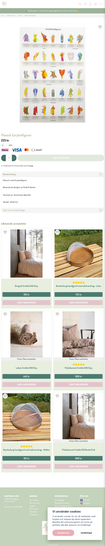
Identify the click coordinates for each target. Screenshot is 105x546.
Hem (2, 15)
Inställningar (86, 533)
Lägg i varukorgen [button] (26, 384)
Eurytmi (20, 15)
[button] (100, 27)
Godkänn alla (63, 533)
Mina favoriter (35, 503)
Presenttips (34, 514)
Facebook (87, 500)
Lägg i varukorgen (26, 302)
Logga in (33, 506)
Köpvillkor (33, 511)
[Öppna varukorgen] (95, 4)
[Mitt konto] (90, 4)
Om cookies (34, 509)
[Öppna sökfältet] (80, 4)
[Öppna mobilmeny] (100, 4)
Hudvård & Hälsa (10, 15)
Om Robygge (59, 500)
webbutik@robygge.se (11, 499)
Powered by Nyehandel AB (52, 544)
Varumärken (34, 500)
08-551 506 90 (9, 501)
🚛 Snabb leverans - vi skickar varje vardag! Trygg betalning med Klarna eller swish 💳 (52, 11)
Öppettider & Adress (62, 503)
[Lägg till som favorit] (85, 4)
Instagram (87, 503)
